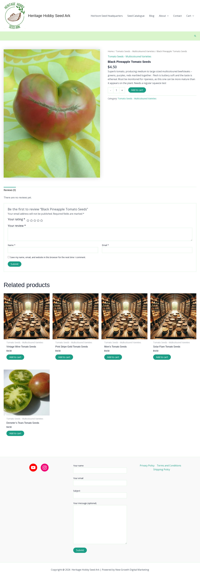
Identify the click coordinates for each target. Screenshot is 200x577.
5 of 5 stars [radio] (41, 220)
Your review (17, 226)
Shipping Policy (161, 469)
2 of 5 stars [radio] (31, 220)
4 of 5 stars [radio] (38, 220)
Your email (78, 478)
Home (111, 51)
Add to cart (137, 90)
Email (105, 245)
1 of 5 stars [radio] (28, 220)
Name (11, 245)
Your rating (16, 219)
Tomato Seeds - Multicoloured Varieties (135, 51)
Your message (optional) (84, 503)
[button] (164, 16)
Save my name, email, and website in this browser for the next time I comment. (48, 257)
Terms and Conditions (169, 465)
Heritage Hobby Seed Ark (49, 15)
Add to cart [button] (15, 357)
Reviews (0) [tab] (10, 190)
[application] (167, 16)
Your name (78, 465)
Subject (76, 490)
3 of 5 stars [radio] (34, 220)
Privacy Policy (147, 465)
